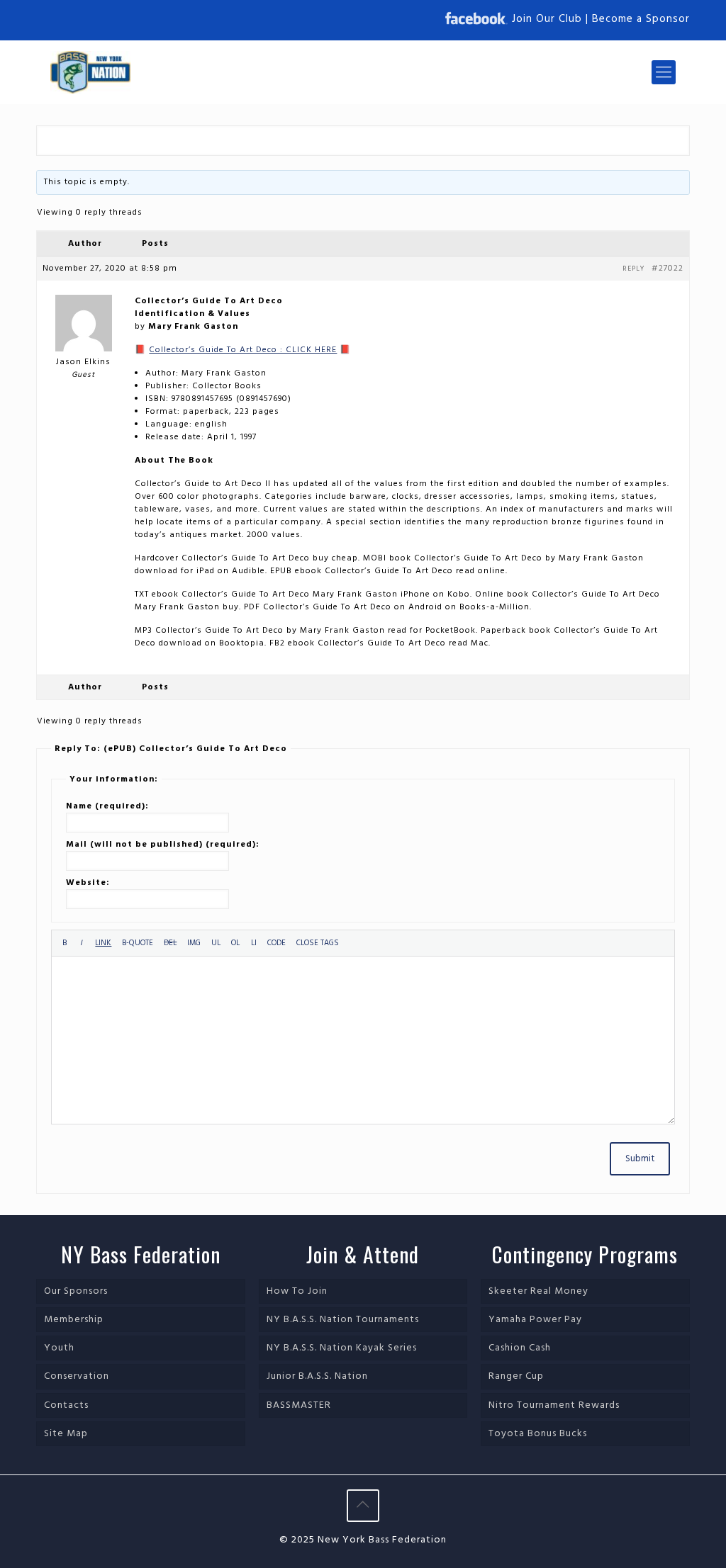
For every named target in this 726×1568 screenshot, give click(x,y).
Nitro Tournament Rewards (554, 1405)
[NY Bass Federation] (90, 72)
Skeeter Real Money (538, 1291)
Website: (88, 882)
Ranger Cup (516, 1376)
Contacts (66, 1405)
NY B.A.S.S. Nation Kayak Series (342, 1348)
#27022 (667, 268)
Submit (639, 1158)
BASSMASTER (299, 1405)
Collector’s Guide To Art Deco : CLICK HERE (243, 350)
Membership (74, 1320)
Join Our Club (547, 19)
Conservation (76, 1376)
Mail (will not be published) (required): (162, 844)
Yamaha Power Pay (535, 1320)
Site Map (66, 1434)
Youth (59, 1348)
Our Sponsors (76, 1291)
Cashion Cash (519, 1348)
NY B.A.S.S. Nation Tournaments (343, 1320)
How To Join (297, 1291)
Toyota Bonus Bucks (537, 1434)
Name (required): (107, 806)
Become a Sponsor (641, 19)
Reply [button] (633, 268)
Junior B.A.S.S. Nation (317, 1376)
